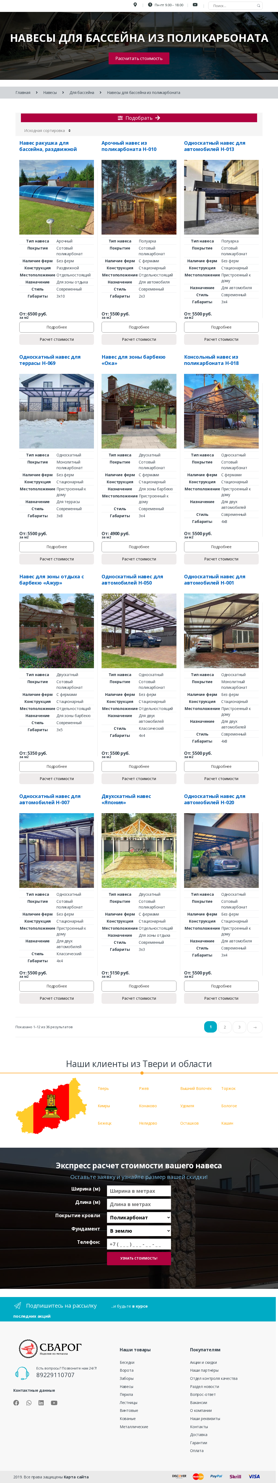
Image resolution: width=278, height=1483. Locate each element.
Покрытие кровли (77, 1215)
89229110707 (55, 1375)
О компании (201, 1410)
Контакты (199, 1426)
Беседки (127, 1362)
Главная (22, 92)
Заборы (127, 1378)
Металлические (134, 1426)
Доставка (198, 1434)
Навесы (50, 92)
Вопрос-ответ (203, 1394)
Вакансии (198, 1402)
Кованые (128, 1418)
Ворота (127, 1370)
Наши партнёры (204, 1370)
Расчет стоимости (57, 339)
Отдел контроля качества (214, 1378)
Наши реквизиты (205, 1418)
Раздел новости (204, 1386)
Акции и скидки (203, 1362)
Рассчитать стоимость (139, 58)
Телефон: (88, 1242)
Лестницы (128, 1402)
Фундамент (85, 1229)
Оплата (197, 1450)
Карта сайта (76, 1476)
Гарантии (198, 1442)
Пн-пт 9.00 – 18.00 (168, 4)
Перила (126, 1394)
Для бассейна (82, 92)
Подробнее (56, 327)
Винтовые (129, 1410)
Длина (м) (87, 1202)
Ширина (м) (85, 1189)
